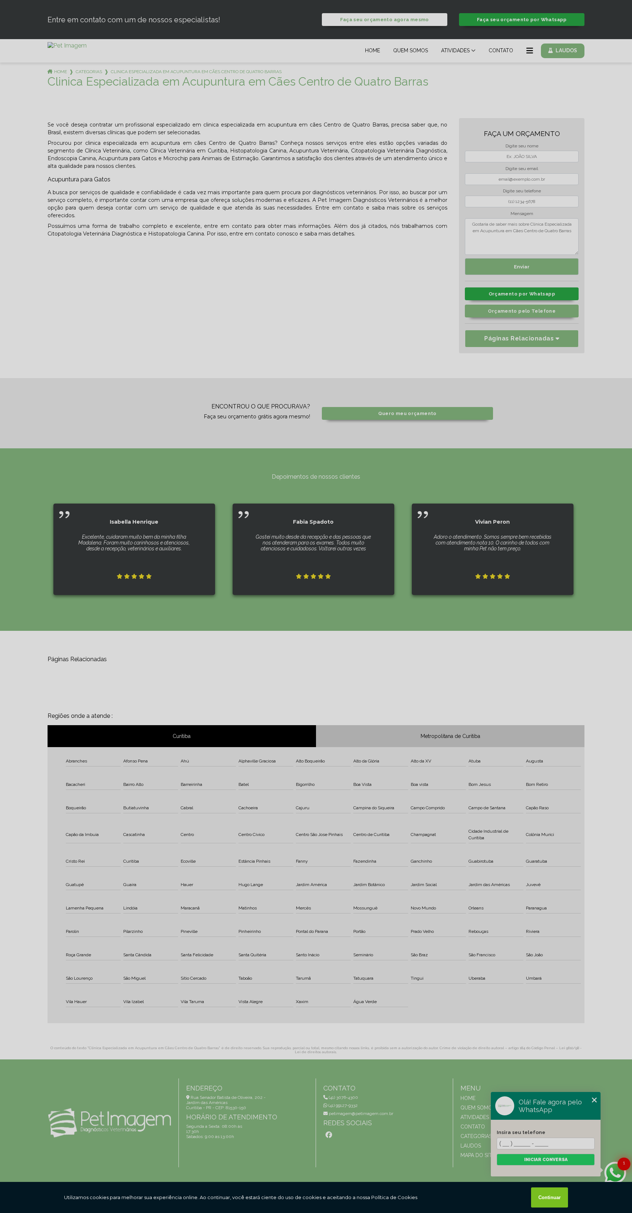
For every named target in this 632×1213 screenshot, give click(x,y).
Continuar (549, 1197)
